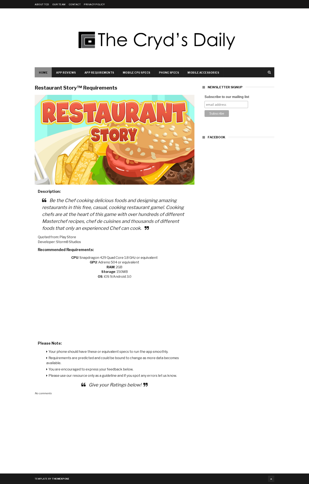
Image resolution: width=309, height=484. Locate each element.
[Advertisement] (114, 308)
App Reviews (66, 72)
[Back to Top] (271, 479)
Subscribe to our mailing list (227, 97)
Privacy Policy (94, 4)
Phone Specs (169, 72)
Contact (75, 4)
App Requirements (99, 72)
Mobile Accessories (203, 72)
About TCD (42, 4)
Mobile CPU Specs (136, 72)
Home (43, 72)
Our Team (59, 4)
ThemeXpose (60, 478)
